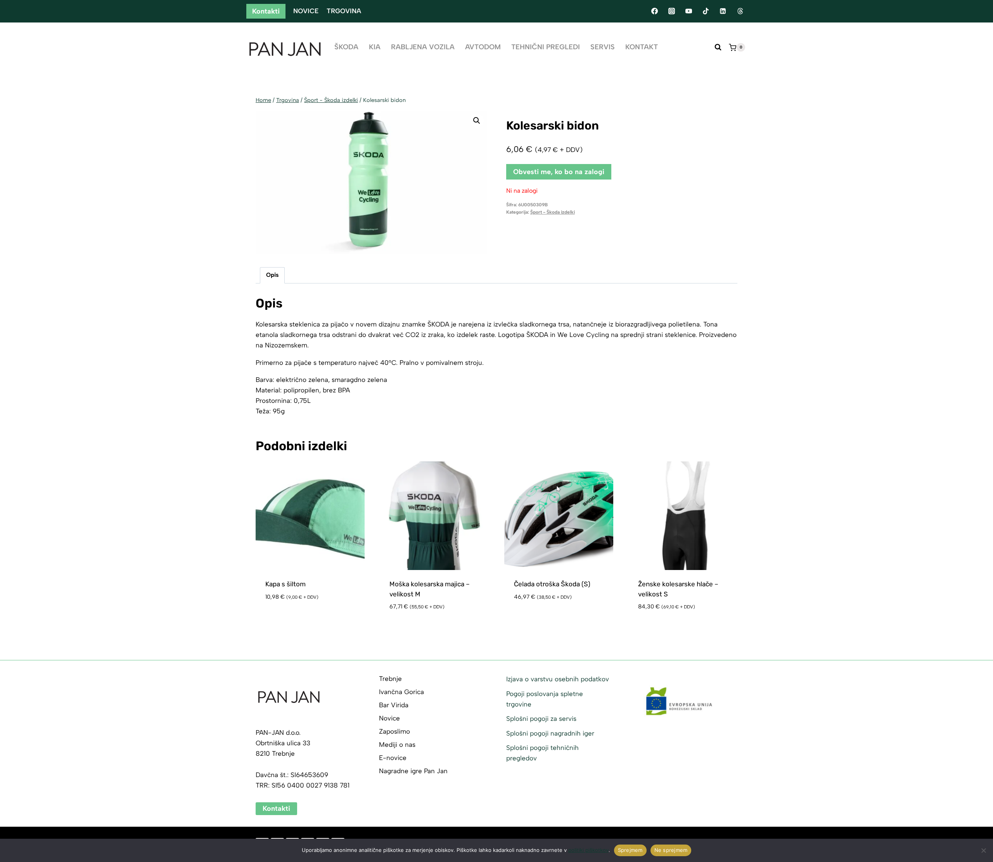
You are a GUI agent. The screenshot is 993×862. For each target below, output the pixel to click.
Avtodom (483, 47)
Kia (375, 47)
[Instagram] (671, 11)
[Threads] (740, 11)
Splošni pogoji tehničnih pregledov (542, 753)
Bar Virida (393, 705)
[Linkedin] (723, 11)
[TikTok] (706, 11)
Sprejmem (630, 850)
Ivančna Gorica (401, 692)
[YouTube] (688, 11)
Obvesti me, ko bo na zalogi (558, 172)
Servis (602, 47)
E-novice (393, 758)
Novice (305, 11)
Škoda (346, 47)
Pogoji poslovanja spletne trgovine (544, 699)
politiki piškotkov (588, 850)
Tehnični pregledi (545, 47)
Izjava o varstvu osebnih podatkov (557, 679)
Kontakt (641, 47)
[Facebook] (654, 11)
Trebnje (390, 678)
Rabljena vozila (423, 47)
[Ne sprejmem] (983, 850)
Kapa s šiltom (285, 584)
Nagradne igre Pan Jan (413, 771)
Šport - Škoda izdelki (552, 212)
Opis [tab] (272, 274)
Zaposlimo (394, 731)
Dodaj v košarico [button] (294, 620)
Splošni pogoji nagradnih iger (550, 733)
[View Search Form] (718, 47)
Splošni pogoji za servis (541, 718)
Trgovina (344, 11)
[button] (477, 121)
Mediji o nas (397, 744)
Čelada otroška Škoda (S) (552, 584)
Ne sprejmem (671, 850)
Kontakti (266, 11)
